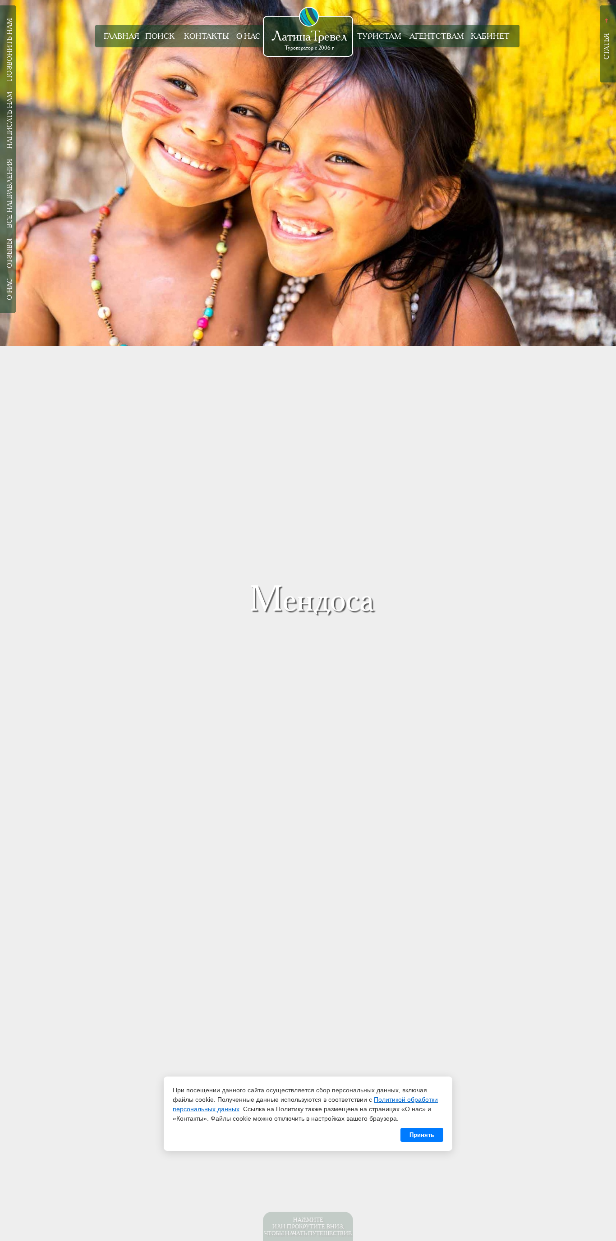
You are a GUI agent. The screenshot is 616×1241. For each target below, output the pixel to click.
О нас (248, 36)
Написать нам (9, 120)
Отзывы (9, 253)
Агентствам (436, 36)
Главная (121, 36)
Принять (421, 1135)
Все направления (9, 193)
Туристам (379, 36)
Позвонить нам (9, 49)
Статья (606, 46)
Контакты (206, 36)
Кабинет (490, 36)
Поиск (160, 36)
